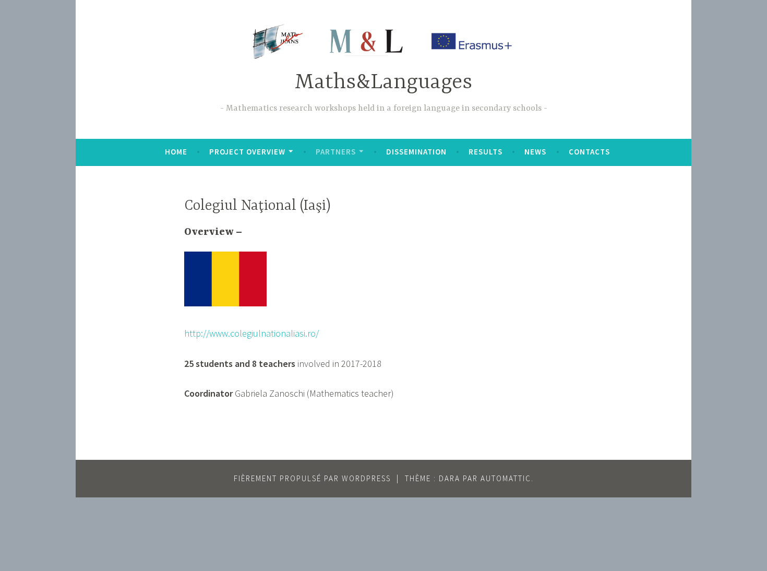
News (535, 152)
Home (176, 152)
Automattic (506, 478)
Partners (336, 152)
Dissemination (416, 152)
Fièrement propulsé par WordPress (312, 478)
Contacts (589, 152)
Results (485, 152)
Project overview (247, 152)
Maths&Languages (383, 82)
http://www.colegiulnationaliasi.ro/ (251, 333)
